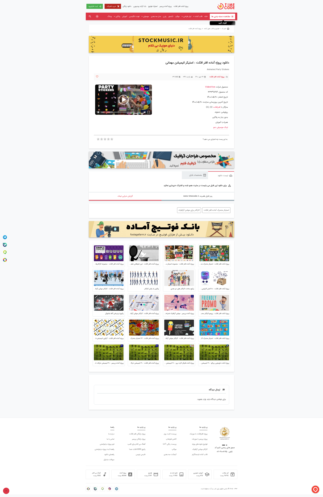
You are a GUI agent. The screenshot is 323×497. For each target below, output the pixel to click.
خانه (206, 16)
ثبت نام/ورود (94, 6)
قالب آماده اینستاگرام (199, 454)
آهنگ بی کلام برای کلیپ (136, 444)
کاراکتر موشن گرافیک (199, 449)
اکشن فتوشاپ (171, 439)
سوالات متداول (109, 459)
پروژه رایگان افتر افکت (137, 433)
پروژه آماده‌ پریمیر (165, 6)
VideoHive (210, 87)
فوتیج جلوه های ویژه (199, 444)
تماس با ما (110, 439)
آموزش (124, 16)
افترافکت (217, 107)
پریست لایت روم (170, 433)
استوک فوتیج (152, 6)
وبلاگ (109, 16)
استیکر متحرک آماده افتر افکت (216, 210)
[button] (123, 100)
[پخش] (98, 112)
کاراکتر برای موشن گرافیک (189, 210)
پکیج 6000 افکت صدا (137, 449)
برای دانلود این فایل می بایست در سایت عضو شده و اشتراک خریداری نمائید (197, 185)
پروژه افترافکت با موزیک (198, 433)
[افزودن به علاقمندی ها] (97, 76)
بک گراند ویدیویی (139, 6)
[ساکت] (144, 112)
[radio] (111, 140)
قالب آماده (198, 16)
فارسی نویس (140, 454)
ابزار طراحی (187, 16)
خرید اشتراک (113, 6)
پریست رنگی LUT (169, 444)
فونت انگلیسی (134, 16)
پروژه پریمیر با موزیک (199, 439)
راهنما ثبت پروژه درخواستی (104, 449)
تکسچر (170, 16)
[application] (123, 100)
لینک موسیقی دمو (220, 127)
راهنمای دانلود (109, 454)
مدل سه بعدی (156, 16)
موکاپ (177, 16)
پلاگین (118, 16)
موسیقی (146, 16)
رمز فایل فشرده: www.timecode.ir (197, 196)
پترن (164, 16)
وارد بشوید (201, 399)
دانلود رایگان (127, 6)
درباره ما (111, 433)
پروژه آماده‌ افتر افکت (181, 6)
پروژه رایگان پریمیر (138, 439)
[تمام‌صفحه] (148, 112)
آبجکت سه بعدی (170, 454)
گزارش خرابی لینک (125, 196)
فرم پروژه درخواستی (107, 444)
